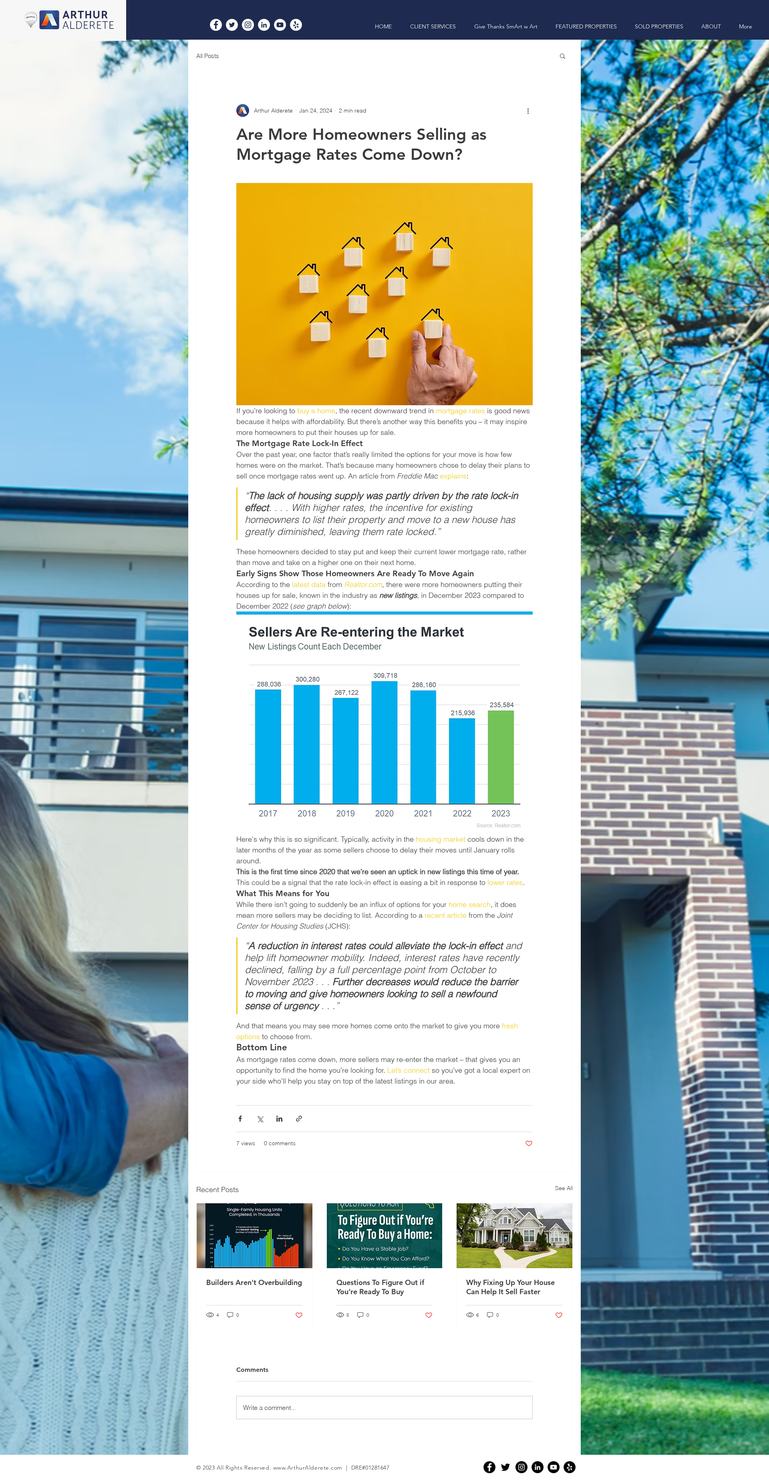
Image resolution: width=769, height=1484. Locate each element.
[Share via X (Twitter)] (260, 1118)
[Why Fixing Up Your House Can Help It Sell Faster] (514, 1235)
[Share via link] (299, 1118)
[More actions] (528, 110)
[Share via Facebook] (240, 1118)
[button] (562, 55)
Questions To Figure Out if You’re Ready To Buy (380, 1287)
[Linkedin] (537, 1467)
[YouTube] (280, 25)
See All (564, 1188)
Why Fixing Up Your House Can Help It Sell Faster (510, 1287)
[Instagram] (248, 25)
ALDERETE (88, 26)
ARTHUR (85, 15)
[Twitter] (232, 25)
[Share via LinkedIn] (279, 1118)
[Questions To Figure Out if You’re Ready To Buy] (385, 1235)
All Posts (207, 56)
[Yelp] (296, 25)
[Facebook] (216, 25)
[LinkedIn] (264, 25)
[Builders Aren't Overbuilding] (254, 1235)
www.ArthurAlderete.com (307, 1467)
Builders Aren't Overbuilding (254, 1282)
